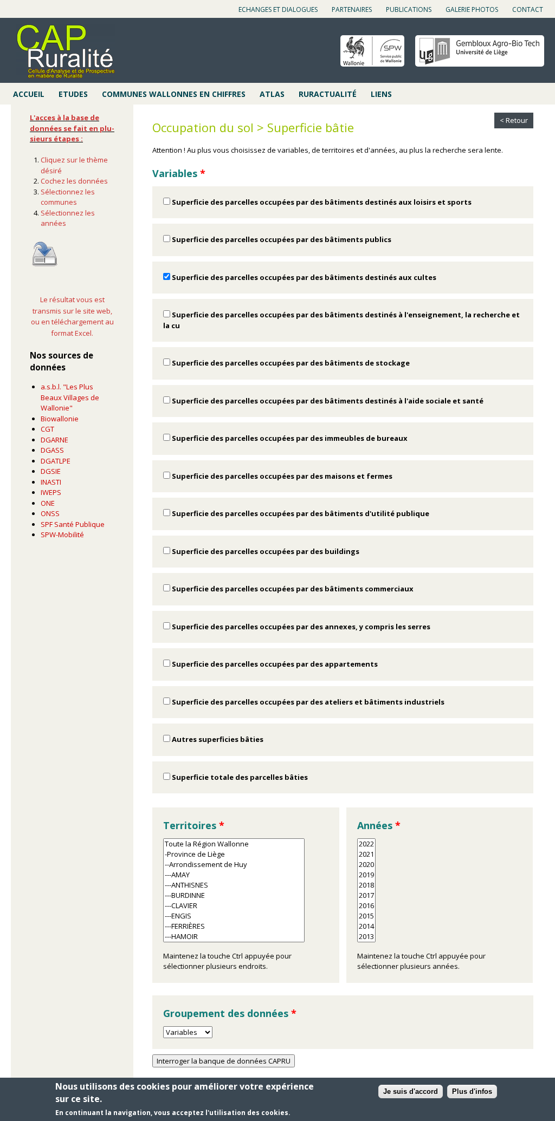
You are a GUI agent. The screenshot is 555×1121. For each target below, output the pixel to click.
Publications (408, 9)
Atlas (272, 94)
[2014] (366, 926)
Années (379, 825)
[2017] (366, 895)
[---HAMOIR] (234, 936)
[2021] (366, 854)
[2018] (366, 885)
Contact (527, 9)
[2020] (366, 864)
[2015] (366, 916)
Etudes (73, 94)
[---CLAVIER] (234, 906)
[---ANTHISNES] (234, 885)
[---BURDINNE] (234, 895)
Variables (178, 173)
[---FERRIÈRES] (234, 926)
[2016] (366, 906)
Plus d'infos (472, 1091)
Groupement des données (229, 1013)
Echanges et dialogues (278, 9)
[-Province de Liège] (234, 854)
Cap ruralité (65, 51)
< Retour (514, 120)
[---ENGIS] (234, 916)
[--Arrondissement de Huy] (234, 864)
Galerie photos (472, 9)
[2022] (366, 844)
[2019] (366, 875)
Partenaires (352, 9)
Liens (381, 94)
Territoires (193, 825)
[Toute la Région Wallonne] (234, 844)
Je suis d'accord (410, 1091)
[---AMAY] (234, 875)
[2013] (366, 936)
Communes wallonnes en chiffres (174, 94)
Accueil (28, 94)
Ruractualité (328, 94)
